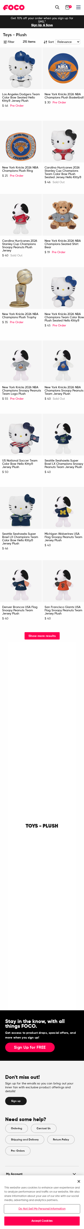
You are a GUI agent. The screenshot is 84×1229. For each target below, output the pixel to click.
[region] (42, 1202)
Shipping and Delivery (25, 1139)
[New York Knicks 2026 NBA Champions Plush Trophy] (21, 288)
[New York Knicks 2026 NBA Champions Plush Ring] (21, 141)
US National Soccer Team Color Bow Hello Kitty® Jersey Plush (19, 464)
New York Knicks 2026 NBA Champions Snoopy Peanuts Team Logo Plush (21, 390)
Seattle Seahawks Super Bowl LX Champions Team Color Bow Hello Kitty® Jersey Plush (20, 538)
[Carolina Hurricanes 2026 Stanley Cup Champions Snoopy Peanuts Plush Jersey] (21, 215)
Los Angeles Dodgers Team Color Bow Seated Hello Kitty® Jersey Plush (21, 97)
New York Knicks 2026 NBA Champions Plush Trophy (20, 316)
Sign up (16, 1101)
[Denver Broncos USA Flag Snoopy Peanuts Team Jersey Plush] (21, 581)
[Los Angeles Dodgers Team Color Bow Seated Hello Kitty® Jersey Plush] (21, 68)
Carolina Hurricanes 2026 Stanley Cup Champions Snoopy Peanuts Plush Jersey (19, 245)
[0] (67, 7)
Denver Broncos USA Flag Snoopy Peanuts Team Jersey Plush (19, 610)
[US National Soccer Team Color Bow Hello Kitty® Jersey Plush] (21, 434)
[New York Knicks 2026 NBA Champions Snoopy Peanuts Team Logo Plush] (21, 361)
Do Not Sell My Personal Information (42, 1208)
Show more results (42, 636)
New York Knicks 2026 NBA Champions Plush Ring (20, 169)
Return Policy (61, 1139)
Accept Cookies (42, 1221)
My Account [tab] (14, 1174)
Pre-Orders (18, 1150)
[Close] (79, 1181)
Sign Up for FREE (30, 1048)
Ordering (16, 1128)
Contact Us (44, 1128)
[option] (42, 21)
